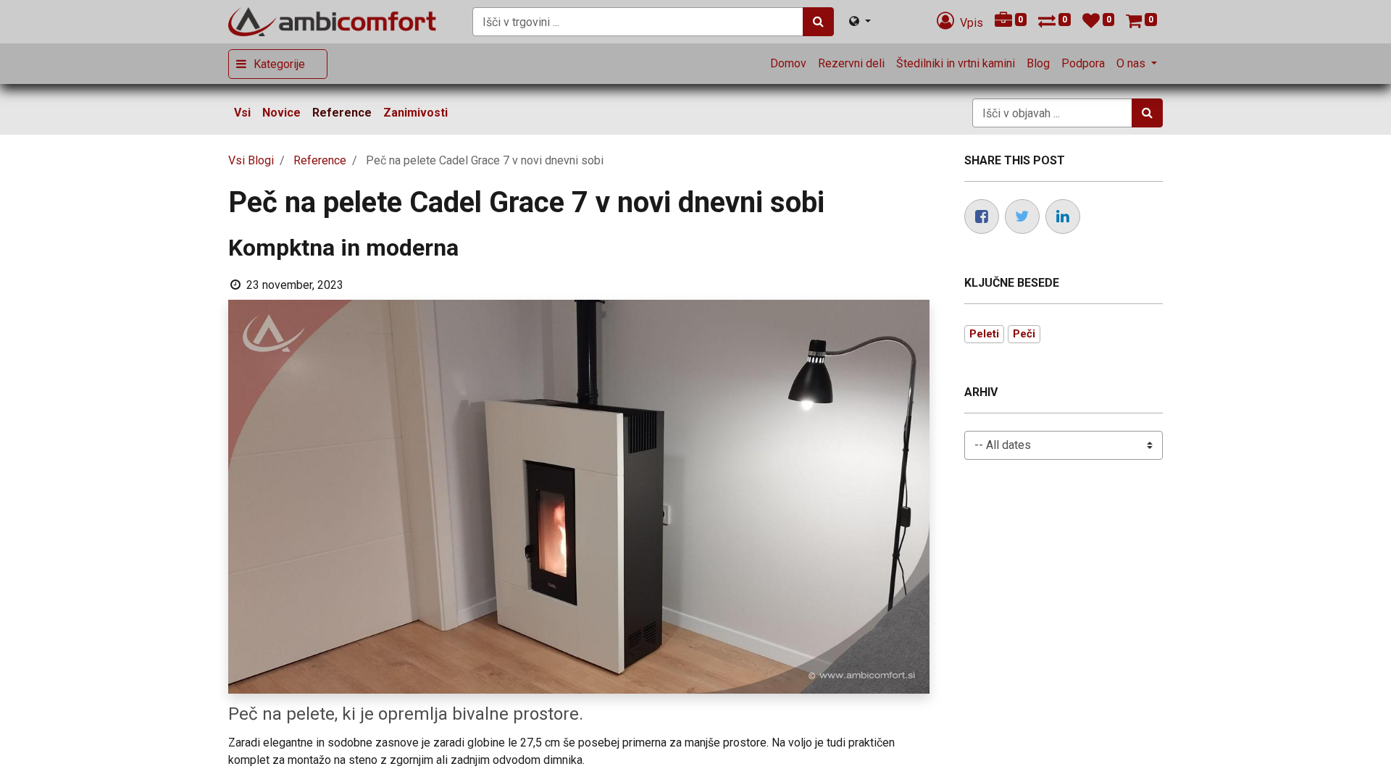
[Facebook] (981, 216)
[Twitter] (1022, 216)
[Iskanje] (818, 21)
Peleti (984, 333)
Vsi (242, 112)
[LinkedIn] (1062, 216)
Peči (1024, 333)
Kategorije (279, 64)
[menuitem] (788, 63)
